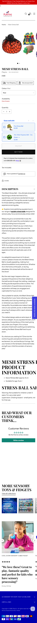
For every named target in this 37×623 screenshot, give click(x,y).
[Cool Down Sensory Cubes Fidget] (18, 537)
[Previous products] (29, 120)
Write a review (18, 440)
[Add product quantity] (3, 112)
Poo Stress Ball (18, 126)
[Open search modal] (26, 14)
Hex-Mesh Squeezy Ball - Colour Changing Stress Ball (24, 135)
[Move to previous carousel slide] (2, 540)
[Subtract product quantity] (9, 112)
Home (4, 24)
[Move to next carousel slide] (34, 540)
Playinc (4, 72)
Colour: (6, 88)
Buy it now (18, 152)
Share (6, 181)
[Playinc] (8, 14)
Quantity (5, 108)
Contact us (21, 174)
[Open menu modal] (34, 14)
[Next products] (33, 120)
